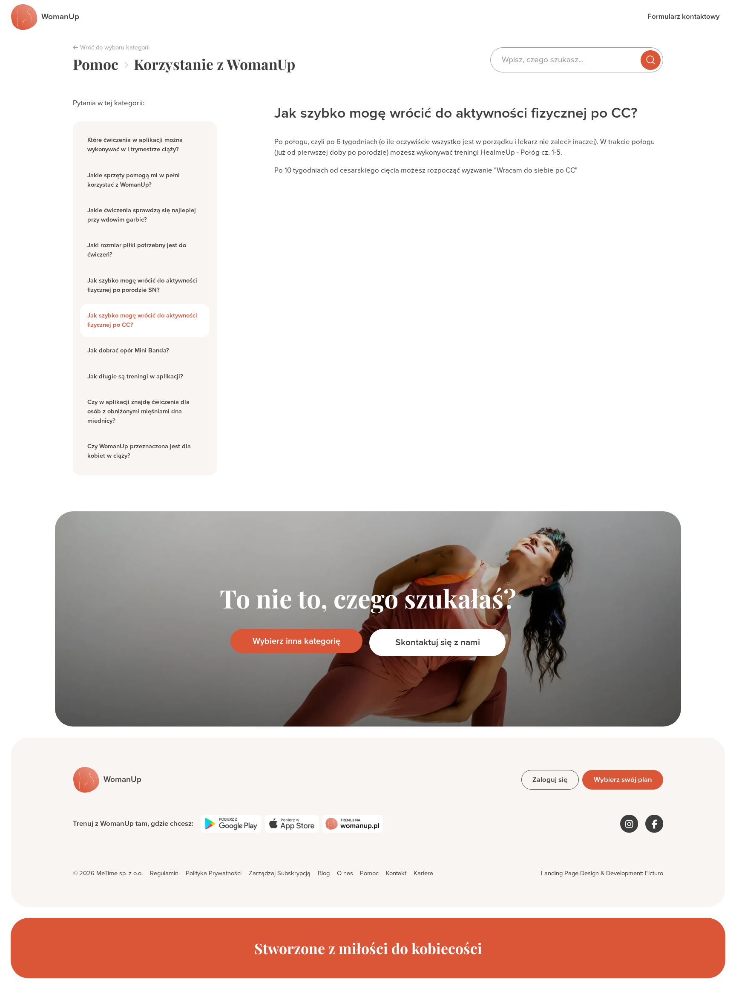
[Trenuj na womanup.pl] (352, 824)
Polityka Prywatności (214, 873)
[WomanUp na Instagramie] (629, 824)
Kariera (423, 873)
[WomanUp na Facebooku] (654, 824)
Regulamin (164, 873)
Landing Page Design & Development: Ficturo (602, 873)
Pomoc (95, 64)
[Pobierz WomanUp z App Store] (292, 824)
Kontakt (396, 873)
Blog (324, 873)
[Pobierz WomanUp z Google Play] (231, 824)
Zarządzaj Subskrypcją (279, 873)
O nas (345, 873)
